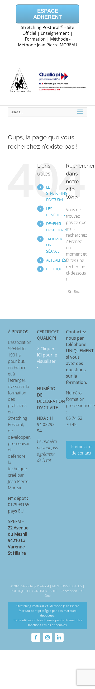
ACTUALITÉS (56, 260)
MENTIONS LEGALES (67, 586)
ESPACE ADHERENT (47, 14)
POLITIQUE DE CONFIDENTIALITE (34, 591)
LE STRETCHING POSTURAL (57, 193)
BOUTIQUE (55, 268)
